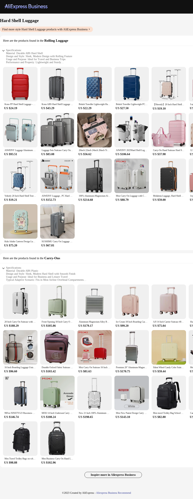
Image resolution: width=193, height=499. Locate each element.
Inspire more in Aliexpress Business (113, 474)
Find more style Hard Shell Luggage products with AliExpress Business (45, 29)
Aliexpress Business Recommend (113, 492)
